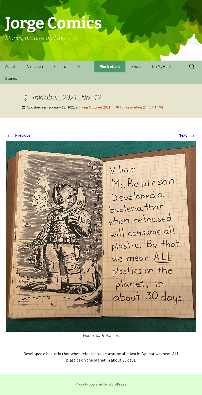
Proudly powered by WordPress (101, 384)
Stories (11, 78)
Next (187, 135)
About (10, 66)
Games (82, 66)
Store (136, 66)
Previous (18, 135)
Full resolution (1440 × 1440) (141, 107)
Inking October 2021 (94, 107)
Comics (60, 66)
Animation (35, 66)
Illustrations (110, 66)
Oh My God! (161, 66)
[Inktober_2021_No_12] (101, 236)
